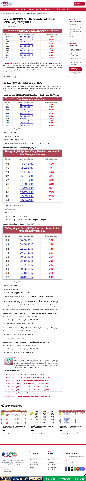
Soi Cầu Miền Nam (52, 467)
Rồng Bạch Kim (48, 9)
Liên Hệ (31, 469)
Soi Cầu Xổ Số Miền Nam (8, 17)
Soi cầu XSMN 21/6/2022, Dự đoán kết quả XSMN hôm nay (42, 427)
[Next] (82, 420)
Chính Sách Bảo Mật (34, 459)
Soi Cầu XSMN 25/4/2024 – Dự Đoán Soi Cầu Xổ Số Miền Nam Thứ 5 (26, 387)
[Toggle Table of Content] (13, 77)
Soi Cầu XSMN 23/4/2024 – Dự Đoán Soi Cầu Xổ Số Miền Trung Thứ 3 (27, 390)
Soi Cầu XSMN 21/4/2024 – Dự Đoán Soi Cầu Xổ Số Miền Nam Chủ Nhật (27, 396)
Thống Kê (38, 9)
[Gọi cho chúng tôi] (75, 469)
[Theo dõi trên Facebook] (66, 469)
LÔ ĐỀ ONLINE (5, 13)
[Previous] (3, 420)
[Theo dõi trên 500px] (80, 469)
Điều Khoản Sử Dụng (34, 462)
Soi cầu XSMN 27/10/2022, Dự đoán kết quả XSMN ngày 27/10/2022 (14, 427)
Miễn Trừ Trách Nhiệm (35, 464)
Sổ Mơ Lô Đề (51, 459)
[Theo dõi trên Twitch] (83, 469)
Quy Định (32, 467)
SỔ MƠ (58, 9)
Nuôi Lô (31, 9)
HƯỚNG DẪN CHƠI (66, 9)
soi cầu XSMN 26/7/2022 (16, 63)
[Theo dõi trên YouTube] (77, 469)
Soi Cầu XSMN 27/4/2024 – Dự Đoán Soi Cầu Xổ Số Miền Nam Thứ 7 (26, 380)
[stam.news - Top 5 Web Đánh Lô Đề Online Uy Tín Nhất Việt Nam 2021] (6, 3)
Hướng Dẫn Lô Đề (52, 457)
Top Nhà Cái (51, 462)
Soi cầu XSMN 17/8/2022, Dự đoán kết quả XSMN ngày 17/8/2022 (71, 427)
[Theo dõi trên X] (69, 469)
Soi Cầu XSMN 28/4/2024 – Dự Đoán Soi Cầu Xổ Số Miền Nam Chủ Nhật (28, 377)
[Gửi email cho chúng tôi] (72, 469)
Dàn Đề (23, 9)
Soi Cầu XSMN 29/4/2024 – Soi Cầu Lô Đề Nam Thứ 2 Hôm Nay (25, 374)
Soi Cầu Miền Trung (52, 469)
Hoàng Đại (16, 26)
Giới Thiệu (32, 457)
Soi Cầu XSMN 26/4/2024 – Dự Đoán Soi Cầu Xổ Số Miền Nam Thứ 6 (26, 383)
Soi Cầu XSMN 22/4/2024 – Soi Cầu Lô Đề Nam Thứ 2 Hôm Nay (25, 393)
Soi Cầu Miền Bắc (52, 464)
